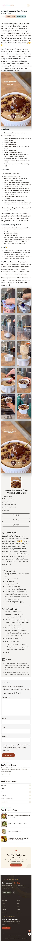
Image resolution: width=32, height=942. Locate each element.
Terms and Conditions (22, 938)
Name (4, 718)
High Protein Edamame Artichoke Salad (17, 823)
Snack (18, 900)
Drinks (18, 909)
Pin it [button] (17, 520)
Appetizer (4, 912)
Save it (17, 525)
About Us (7, 938)
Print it (17, 515)
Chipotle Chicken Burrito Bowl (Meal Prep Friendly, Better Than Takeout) (18, 839)
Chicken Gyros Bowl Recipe (14, 831)
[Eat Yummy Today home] (8, 5)
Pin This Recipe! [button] (11, 16)
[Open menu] (28, 5)
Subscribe (5, 927)
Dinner (3, 906)
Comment (6, 697)
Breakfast (4, 900)
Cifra (4, 16)
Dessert (4, 909)
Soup (18, 903)
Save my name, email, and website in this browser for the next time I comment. (16, 747)
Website (4, 736)
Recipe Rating (7, 693)
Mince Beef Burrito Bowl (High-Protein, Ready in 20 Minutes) (19, 816)
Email (3, 727)
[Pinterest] (14, 892)
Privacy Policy (13, 938)
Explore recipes (5, 774)
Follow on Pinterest (15, 865)
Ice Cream (19, 912)
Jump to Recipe (22, 16)
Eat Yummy (11, 883)
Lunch (3, 903)
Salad (18, 906)
